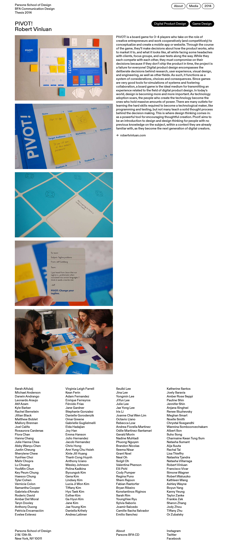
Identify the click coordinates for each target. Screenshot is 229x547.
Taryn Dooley (24, 503)
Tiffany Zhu (174, 511)
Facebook (174, 539)
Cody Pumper (125, 473)
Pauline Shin (175, 400)
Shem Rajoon (125, 480)
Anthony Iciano (76, 461)
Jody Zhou (174, 507)
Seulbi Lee (123, 389)
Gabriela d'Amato (27, 492)
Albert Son (174, 431)
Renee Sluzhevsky (179, 412)
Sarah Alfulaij (24, 389)
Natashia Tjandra (178, 457)
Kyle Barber (23, 408)
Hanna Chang (24, 438)
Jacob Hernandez (77, 442)
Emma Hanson (75, 435)
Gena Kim (72, 476)
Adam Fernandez (77, 396)
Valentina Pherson (128, 465)
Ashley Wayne (177, 484)
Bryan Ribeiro (125, 488)
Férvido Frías (74, 404)
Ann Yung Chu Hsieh (79, 450)
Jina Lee (122, 393)
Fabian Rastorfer (127, 484)
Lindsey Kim (74, 480)
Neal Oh (121, 457)
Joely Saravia (176, 393)
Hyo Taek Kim (74, 492)
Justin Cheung (25, 450)
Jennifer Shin (176, 404)
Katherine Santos (179, 389)
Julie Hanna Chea (27, 442)
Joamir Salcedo (127, 507)
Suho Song (174, 435)
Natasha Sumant (178, 442)
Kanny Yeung (176, 492)
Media (193, 6)
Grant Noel (123, 454)
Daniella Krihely (76, 511)
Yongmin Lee (125, 396)
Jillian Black (23, 416)
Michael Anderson (28, 393)
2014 (208, 6)
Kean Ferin (72, 393)
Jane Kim (71, 503)
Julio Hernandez (76, 438)
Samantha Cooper (27, 488)
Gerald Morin (125, 435)
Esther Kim (73, 496)
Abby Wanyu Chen (28, 446)
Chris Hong (73, 446)
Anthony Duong (26, 507)
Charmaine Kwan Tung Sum (186, 438)
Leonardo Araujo (26, 400)
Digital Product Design (170, 24)
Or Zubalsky (175, 515)
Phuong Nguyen (127, 442)
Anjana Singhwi (177, 408)
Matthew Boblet (26, 419)
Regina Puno (125, 476)
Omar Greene (74, 419)
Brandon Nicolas (127, 446)
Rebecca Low (125, 423)
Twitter (172, 535)
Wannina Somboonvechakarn (187, 427)
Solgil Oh (122, 461)
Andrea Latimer (76, 515)
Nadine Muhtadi (127, 438)
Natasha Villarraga (179, 461)
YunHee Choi (24, 457)
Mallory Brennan (26, 423)
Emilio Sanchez (127, 515)
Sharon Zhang (176, 503)
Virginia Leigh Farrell (79, 389)
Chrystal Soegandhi (180, 423)
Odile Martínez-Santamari (134, 431)
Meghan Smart (177, 416)
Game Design (202, 24)
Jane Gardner (74, 408)
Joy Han (71, 431)
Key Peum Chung (27, 473)
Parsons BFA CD (127, 535)
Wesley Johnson (77, 465)
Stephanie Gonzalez (79, 412)
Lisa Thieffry (175, 454)
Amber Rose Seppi (180, 396)
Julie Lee (122, 404)
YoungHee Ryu (126, 499)
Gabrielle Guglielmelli (80, 423)
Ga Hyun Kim (74, 499)
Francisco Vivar (177, 469)
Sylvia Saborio (126, 503)
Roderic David (25, 496)
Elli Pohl (121, 469)
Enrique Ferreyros (78, 400)
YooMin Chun (24, 469)
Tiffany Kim (73, 488)
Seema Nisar (125, 450)
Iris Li (120, 412)
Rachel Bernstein (27, 412)
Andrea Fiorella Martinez (133, 427)
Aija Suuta (174, 446)
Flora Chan (22, 435)
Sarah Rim (123, 496)
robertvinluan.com (133, 135)
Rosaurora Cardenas (29, 431)
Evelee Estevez (25, 515)
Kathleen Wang (177, 480)
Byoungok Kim (75, 473)
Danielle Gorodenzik (79, 416)
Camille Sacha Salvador (132, 511)
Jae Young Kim (75, 507)
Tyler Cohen (23, 480)
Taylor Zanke (175, 496)
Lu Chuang (22, 465)
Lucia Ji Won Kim (77, 484)
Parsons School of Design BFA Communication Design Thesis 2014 (35, 9)
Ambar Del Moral (27, 499)
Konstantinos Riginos (131, 492)
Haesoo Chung (25, 476)
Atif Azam (21, 404)
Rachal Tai (174, 450)
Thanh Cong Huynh (78, 457)
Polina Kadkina (75, 469)
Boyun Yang (175, 488)
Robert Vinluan (177, 465)
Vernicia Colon (25, 484)
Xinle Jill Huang (76, 454)
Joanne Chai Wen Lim (131, 416)
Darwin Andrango (27, 396)
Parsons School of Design (33, 531)
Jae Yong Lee (125, 408)
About (178, 6)
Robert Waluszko (179, 476)
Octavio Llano (125, 419)
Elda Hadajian (75, 427)
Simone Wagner (178, 473)
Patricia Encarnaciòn (29, 511)
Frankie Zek (175, 499)
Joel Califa (22, 427)
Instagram (174, 531)
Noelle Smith (176, 419)
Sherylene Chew (26, 454)
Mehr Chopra (24, 461)
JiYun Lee (123, 400)
